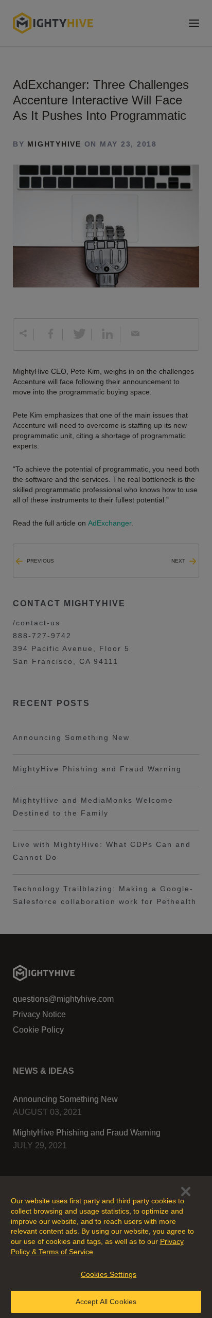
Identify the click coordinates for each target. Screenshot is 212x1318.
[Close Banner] (185, 1191)
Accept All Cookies (106, 1301)
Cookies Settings (108, 1274)
